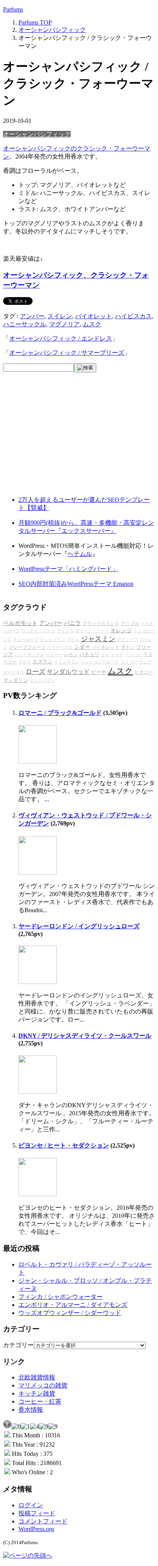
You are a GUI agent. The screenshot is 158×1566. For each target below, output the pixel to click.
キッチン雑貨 (36, 1393)
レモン (71, 654)
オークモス (13, 672)
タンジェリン (52, 640)
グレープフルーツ (27, 647)
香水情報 (30, 1409)
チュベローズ (25, 640)
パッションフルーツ (100, 662)
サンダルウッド (68, 671)
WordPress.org (36, 1529)
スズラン (43, 662)
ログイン (30, 1505)
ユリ (124, 662)
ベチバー (54, 655)
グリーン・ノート (92, 631)
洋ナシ (128, 647)
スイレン (60, 316)
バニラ (72, 623)
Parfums (13, 9)
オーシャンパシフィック (37, 134)
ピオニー (144, 672)
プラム (73, 640)
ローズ (35, 671)
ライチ (117, 655)
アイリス (65, 631)
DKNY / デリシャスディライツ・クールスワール (84, 1035)
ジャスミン (98, 639)
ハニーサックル (24, 324)
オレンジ (121, 630)
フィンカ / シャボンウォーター (60, 1296)
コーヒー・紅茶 (39, 1401)
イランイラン (66, 662)
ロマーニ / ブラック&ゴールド (60, 712)
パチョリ (89, 654)
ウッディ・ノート (38, 631)
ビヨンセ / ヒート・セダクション (63, 1145)
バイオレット (93, 316)
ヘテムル (79, 554)
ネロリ (24, 662)
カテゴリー (18, 1345)
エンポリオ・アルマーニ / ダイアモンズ (72, 1304)
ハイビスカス (133, 316)
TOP (35, 22)
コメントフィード (42, 1521)
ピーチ (98, 672)
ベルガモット (20, 623)
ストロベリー (42, 680)
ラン (105, 655)
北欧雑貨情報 (36, 1377)
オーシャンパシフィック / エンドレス (60, 338)
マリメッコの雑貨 (42, 1385)
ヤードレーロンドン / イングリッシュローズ (79, 926)
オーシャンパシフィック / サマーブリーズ (66, 352)
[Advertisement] (60, 440)
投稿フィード (36, 1513)
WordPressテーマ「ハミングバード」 (68, 569)
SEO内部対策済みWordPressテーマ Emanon (75, 583)
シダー (82, 647)
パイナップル (59, 647)
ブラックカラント (100, 623)
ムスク (92, 324)
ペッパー (133, 655)
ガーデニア (140, 662)
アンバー (32, 316)
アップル (130, 623)
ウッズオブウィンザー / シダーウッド (69, 1313)
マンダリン (15, 680)
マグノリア (64, 324)
